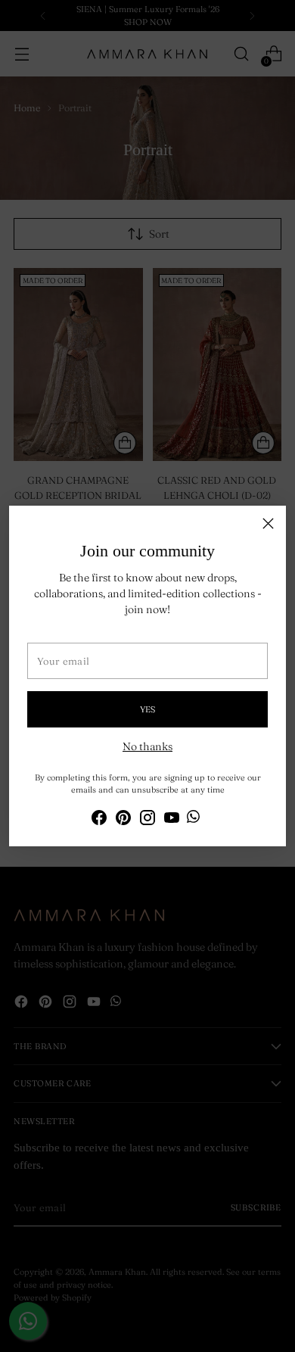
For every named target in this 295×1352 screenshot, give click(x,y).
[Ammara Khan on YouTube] (172, 819)
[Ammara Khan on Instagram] (147, 819)
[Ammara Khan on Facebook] (99, 819)
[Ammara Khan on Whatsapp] (193, 818)
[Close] (268, 523)
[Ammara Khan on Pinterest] (123, 819)
